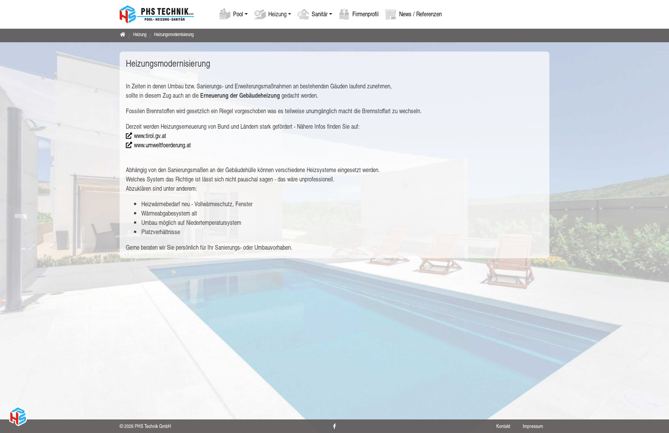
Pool (238, 13)
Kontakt (503, 426)
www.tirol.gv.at (150, 135)
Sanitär (320, 13)
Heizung (277, 13)
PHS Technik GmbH (153, 426)
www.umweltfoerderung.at (162, 144)
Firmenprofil (365, 13)
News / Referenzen (420, 13)
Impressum (533, 426)
